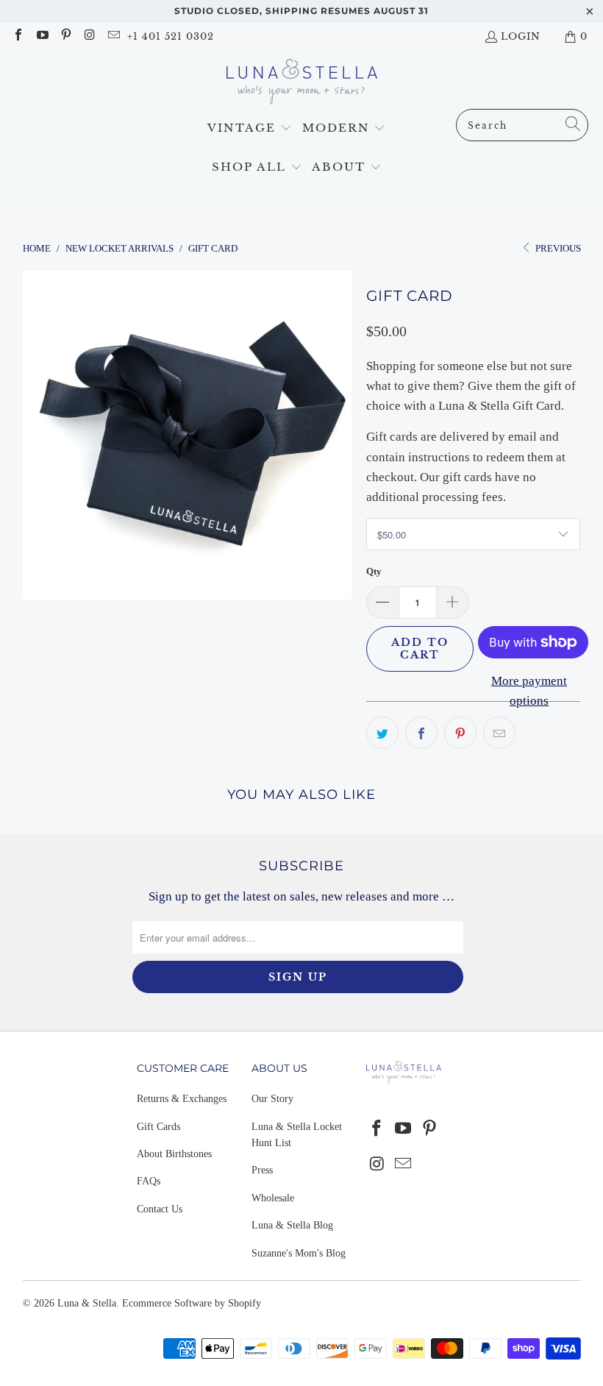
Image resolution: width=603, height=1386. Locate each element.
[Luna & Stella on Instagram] (89, 36)
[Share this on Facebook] (421, 733)
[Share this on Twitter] (382, 733)
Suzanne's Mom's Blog (298, 1253)
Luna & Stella (86, 1303)
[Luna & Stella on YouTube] (41, 36)
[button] (249, 128)
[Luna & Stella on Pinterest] (65, 36)
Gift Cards (158, 1126)
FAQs (148, 1181)
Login (520, 36)
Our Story (272, 1098)
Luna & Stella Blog (292, 1225)
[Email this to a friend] (499, 733)
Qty (374, 571)
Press (262, 1170)
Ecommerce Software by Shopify (191, 1303)
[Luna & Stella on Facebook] (17, 36)
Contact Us (159, 1209)
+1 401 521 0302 (170, 36)
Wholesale (272, 1198)
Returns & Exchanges (181, 1098)
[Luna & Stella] (301, 84)
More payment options (529, 691)
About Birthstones (174, 1153)
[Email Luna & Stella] (113, 36)
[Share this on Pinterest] (460, 733)
